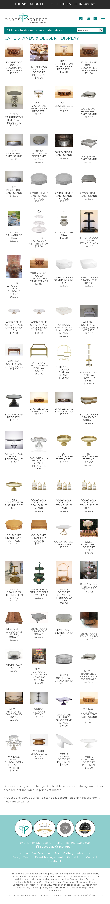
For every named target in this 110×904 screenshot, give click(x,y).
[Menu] (103, 19)
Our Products (41, 853)
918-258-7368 (80, 842)
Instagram (66, 846)
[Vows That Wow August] (85, 836)
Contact (91, 857)
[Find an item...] (101, 30)
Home (24, 853)
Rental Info (74, 857)
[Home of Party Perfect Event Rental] (24, 836)
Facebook (46, 846)
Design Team (21, 857)
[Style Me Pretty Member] (65, 836)
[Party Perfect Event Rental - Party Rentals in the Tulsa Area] (26, 22)
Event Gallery (63, 853)
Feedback (55, 861)
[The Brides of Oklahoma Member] (44, 836)
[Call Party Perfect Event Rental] (95, 19)
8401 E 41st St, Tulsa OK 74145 (41, 842)
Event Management (49, 857)
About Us (83, 853)
